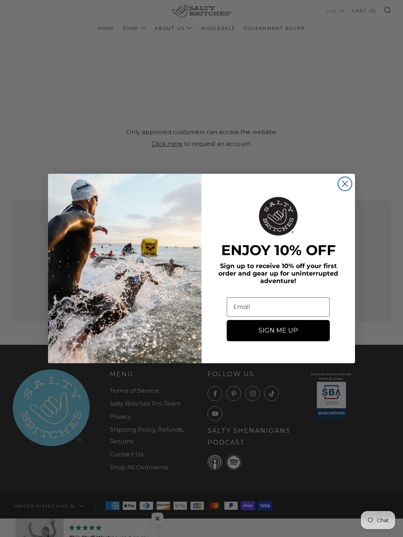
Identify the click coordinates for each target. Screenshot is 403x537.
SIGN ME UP (278, 330)
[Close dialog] (345, 184)
